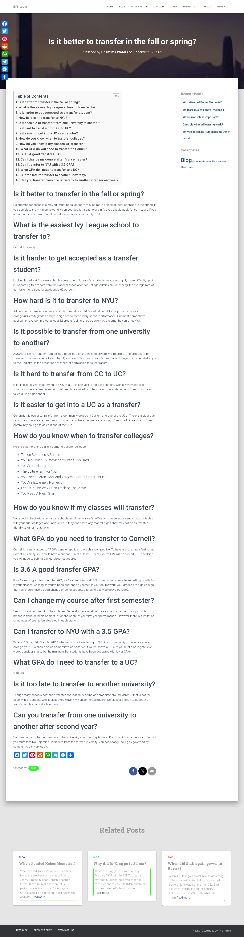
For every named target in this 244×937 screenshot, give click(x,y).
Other (173, 6)
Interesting (190, 6)
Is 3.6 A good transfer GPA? (41, 154)
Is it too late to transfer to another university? (54, 175)
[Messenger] (4, 69)
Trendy (206, 6)
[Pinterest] (4, 39)
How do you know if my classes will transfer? (52, 144)
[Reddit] (4, 46)
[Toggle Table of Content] (114, 96)
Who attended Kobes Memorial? (203, 102)
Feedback (222, 6)
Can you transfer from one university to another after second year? (69, 180)
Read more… (39, 897)
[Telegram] (4, 62)
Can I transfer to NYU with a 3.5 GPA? (47, 164)
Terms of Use (66, 930)
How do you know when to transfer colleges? (52, 138)
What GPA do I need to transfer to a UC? (50, 170)
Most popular (139, 6)
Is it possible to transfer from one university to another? (59, 123)
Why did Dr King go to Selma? (119, 863)
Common (158, 6)
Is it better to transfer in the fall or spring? (49, 102)
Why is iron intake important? (201, 117)
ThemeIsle (224, 930)
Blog (122, 6)
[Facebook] (4, 23)
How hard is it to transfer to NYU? (43, 118)
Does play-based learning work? (203, 124)
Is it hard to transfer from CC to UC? (45, 128)
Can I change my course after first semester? (54, 159)
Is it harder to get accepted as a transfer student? (55, 112)
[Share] (4, 77)
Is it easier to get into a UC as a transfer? (48, 133)
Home (110, 6)
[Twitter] (4, 31)
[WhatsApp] (4, 54)
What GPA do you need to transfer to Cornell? (54, 149)
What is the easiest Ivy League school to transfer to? (57, 107)
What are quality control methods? (204, 109)
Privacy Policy (43, 930)
